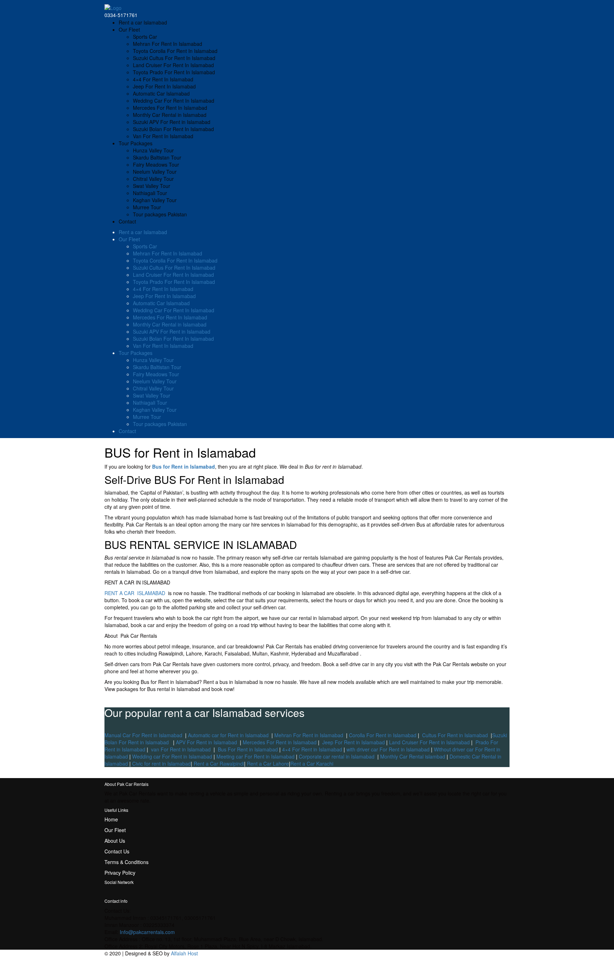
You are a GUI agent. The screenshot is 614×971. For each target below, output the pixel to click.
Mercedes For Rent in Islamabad (280, 742)
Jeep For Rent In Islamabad (164, 86)
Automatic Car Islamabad (161, 93)
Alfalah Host (184, 953)
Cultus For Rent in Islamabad (454, 735)
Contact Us (116, 851)
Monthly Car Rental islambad (413, 756)
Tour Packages (135, 143)
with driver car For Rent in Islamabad (388, 749)
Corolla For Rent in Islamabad (382, 735)
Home (111, 819)
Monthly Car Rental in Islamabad (169, 114)
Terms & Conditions (126, 861)
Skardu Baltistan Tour (157, 157)
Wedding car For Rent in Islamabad (172, 756)
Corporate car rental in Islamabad (337, 756)
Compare (499, 960)
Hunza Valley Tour (153, 150)
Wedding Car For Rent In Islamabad (173, 100)
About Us (114, 840)
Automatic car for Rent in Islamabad (228, 735)
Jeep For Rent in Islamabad (353, 742)
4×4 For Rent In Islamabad (163, 79)
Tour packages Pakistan (160, 214)
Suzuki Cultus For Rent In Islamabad (174, 57)
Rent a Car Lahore (268, 763)
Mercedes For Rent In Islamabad (170, 107)
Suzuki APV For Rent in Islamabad (171, 121)
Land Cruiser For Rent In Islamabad (173, 65)
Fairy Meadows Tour (156, 164)
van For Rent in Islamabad (181, 749)
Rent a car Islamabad (143, 22)
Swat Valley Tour (151, 185)
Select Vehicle (494, 967)
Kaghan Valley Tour (155, 200)
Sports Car (145, 36)
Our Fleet (129, 29)
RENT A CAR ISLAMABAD (134, 593)
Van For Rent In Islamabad (163, 136)
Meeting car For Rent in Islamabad (255, 756)
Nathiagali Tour (150, 192)
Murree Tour (147, 207)
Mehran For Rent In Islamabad (167, 43)
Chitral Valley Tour (153, 178)
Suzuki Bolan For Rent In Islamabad (173, 129)
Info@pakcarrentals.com (147, 931)
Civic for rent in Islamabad (161, 763)
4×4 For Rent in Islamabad (312, 749)
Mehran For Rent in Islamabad (308, 735)
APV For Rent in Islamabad (206, 742)
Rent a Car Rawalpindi (219, 763)
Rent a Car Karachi (311, 763)
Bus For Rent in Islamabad (247, 749)
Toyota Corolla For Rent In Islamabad (175, 50)
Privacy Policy (119, 872)
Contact (127, 221)
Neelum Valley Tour (155, 171)
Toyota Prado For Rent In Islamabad (174, 72)
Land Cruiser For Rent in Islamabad (429, 742)
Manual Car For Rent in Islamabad (143, 735)
